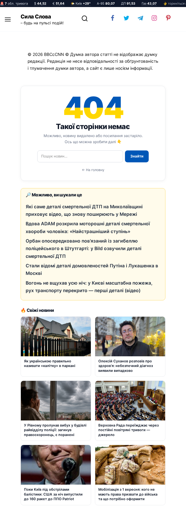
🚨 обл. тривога (14, 3)
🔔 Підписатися (128, 507)
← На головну (93, 170)
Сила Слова (36, 16)
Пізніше (169, 507)
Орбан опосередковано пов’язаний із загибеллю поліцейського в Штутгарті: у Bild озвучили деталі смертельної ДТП (83, 248)
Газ (149, 3)
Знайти (136, 156)
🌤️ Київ (81, 3)
